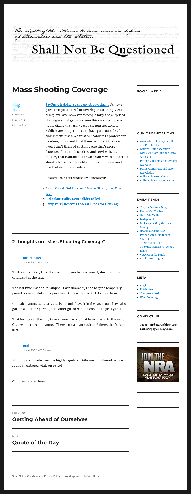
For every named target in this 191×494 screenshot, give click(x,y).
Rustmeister (32, 258)
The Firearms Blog (151, 242)
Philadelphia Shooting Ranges (158, 180)
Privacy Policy (52, 476)
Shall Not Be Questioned (26, 476)
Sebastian (18, 114)
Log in (144, 285)
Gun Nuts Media (149, 215)
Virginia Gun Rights (152, 258)
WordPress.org (149, 297)
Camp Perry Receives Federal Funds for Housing (82, 204)
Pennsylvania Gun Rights (155, 235)
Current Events (21, 125)
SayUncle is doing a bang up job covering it (77, 104)
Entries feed (147, 289)
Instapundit (147, 219)
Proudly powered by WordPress (82, 476)
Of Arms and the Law (152, 231)
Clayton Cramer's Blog (153, 207)
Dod (26, 346)
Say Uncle (146, 239)
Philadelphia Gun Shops (154, 176)
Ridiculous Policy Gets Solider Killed (73, 199)
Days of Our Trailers (152, 211)
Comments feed (149, 293)
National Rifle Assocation (155, 149)
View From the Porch (152, 254)
